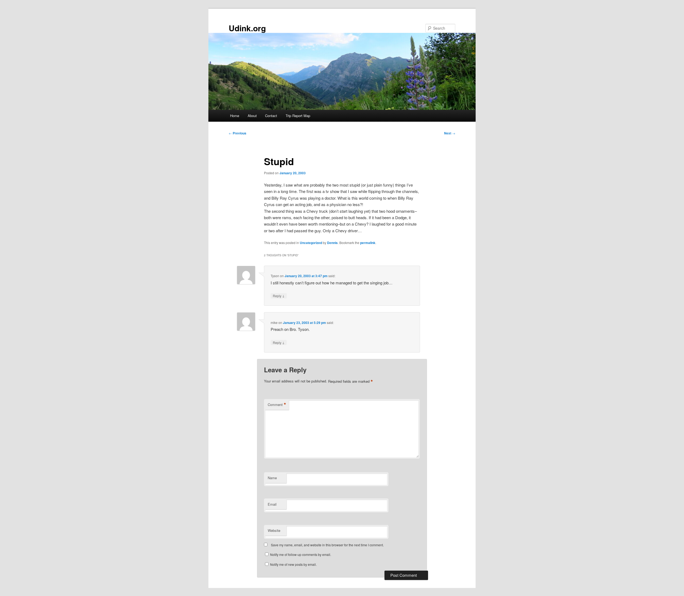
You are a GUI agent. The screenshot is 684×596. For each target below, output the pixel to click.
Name (272, 477)
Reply (279, 295)
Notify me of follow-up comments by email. (300, 554)
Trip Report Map (298, 115)
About (252, 115)
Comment (277, 404)
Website (274, 530)
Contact (271, 115)
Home (234, 115)
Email (272, 504)
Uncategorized (311, 242)
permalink (367, 242)
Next (449, 133)
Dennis (332, 242)
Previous (237, 133)
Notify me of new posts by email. (293, 564)
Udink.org (247, 28)
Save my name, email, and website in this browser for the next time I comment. (327, 545)
